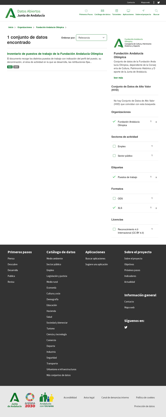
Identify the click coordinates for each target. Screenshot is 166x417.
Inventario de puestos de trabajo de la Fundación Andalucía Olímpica (55, 54)
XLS (10, 67)
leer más (118, 77)
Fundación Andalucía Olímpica (50, 27)
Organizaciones (25, 27)
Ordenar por (68, 37)
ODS (16, 67)
